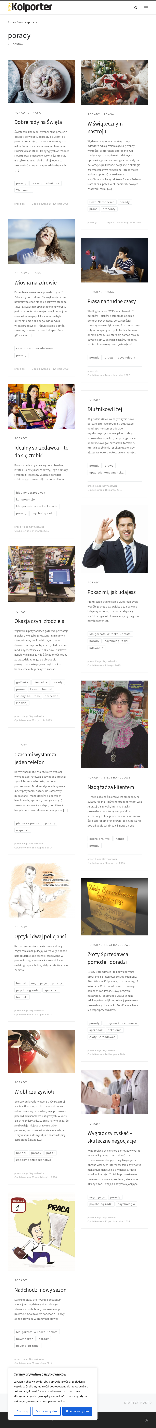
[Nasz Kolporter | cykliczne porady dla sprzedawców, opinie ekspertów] (30, 7)
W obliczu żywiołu (35, 1091)
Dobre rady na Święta (38, 121)
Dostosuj (22, 1411)
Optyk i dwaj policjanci (40, 936)
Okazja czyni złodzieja (39, 620)
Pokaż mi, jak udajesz (112, 591)
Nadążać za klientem (111, 787)
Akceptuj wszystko (77, 1411)
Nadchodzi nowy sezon (40, 1289)
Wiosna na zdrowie (35, 282)
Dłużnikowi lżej (105, 409)
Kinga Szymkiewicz (33, 527)
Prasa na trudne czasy (112, 301)
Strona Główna (17, 22)
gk (23, 204)
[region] (53, 1394)
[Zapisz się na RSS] (146, 1420)
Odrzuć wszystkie (46, 1411)
